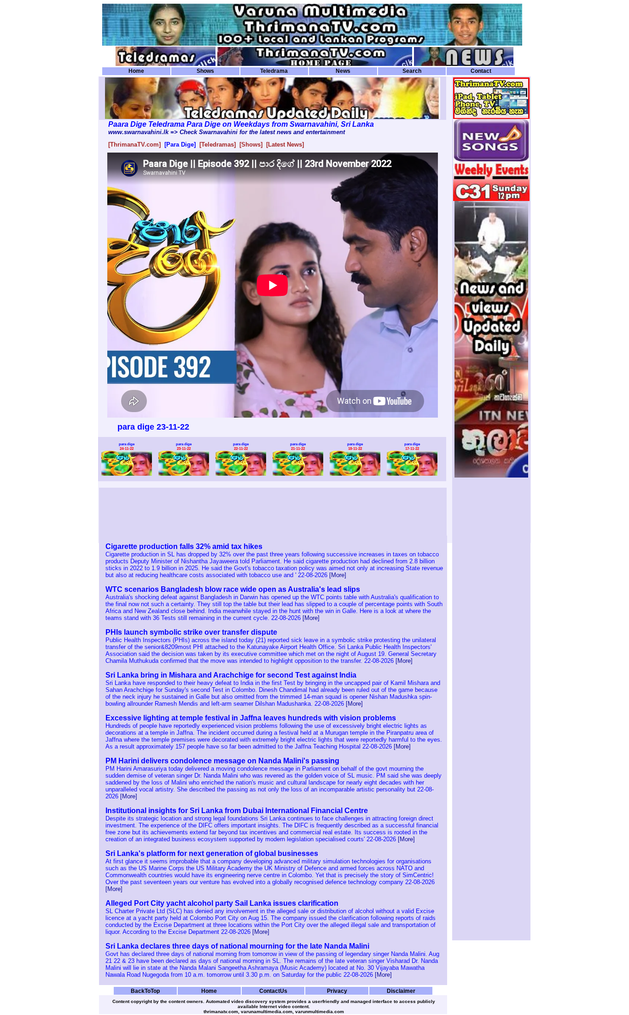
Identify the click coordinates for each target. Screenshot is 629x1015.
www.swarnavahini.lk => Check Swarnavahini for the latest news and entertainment (226, 132)
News (343, 71)
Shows (205, 71)
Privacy (337, 991)
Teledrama (274, 71)
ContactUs (273, 991)
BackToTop (145, 991)
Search (411, 71)
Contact (481, 71)
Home (136, 71)
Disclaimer (401, 991)
